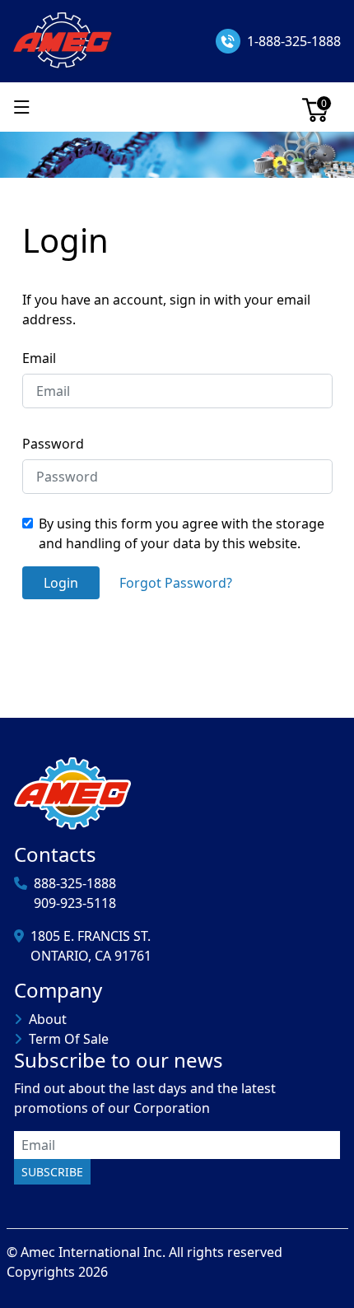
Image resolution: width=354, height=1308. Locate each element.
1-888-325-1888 (294, 41)
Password (53, 444)
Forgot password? (175, 583)
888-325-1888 (75, 883)
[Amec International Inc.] (63, 39)
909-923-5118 (75, 903)
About (48, 1019)
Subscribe (52, 1172)
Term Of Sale (69, 1039)
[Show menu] (22, 107)
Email (39, 358)
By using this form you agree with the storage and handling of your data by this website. (181, 533)
